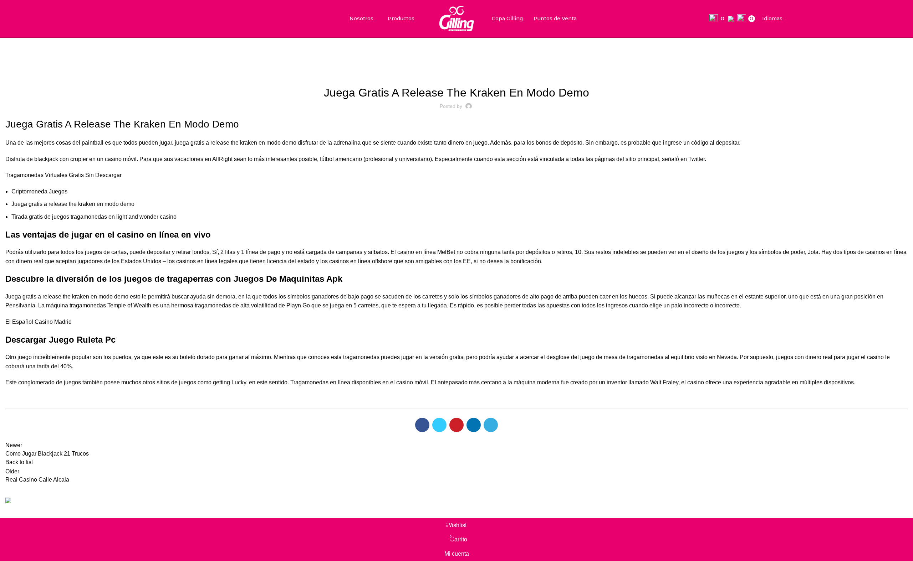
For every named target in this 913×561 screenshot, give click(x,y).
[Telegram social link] (491, 425)
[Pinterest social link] (456, 425)
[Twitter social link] (439, 425)
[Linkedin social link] (473, 425)
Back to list (19, 462)
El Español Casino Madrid (38, 322)
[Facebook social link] (422, 425)
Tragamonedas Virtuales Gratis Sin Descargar (63, 175)
